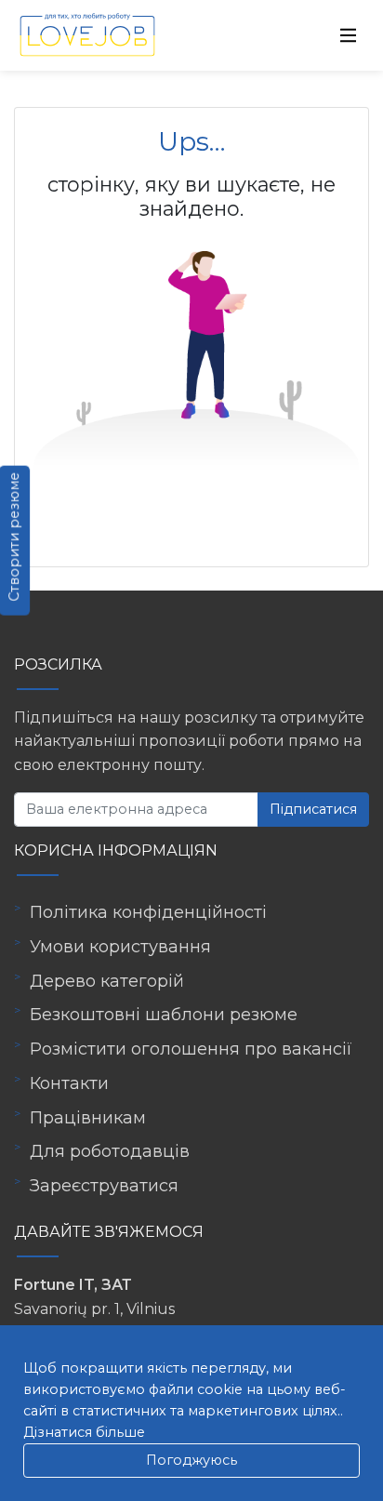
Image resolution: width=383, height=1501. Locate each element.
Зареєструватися (104, 1186)
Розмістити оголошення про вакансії (191, 1049)
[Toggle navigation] (348, 35)
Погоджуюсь (191, 1460)
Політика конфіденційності (148, 912)
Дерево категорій (107, 981)
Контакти (69, 1083)
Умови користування (120, 946)
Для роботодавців (110, 1151)
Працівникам (88, 1118)
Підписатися (313, 809)
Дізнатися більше (84, 1432)
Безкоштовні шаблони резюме (163, 1014)
